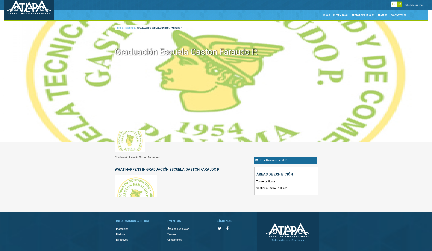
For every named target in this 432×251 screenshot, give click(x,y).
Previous (3, 76)
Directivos (122, 239)
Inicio (119, 28)
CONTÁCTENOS (398, 15)
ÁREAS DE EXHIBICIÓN (363, 15)
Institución (122, 229)
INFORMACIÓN (340, 15)
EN (393, 4)
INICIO (326, 15)
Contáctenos (174, 239)
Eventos (130, 28)
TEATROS (382, 15)
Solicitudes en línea (414, 5)
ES (399, 4)
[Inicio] (29, 10)
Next (428, 76)
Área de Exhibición (178, 229)
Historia (120, 234)
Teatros (171, 234)
